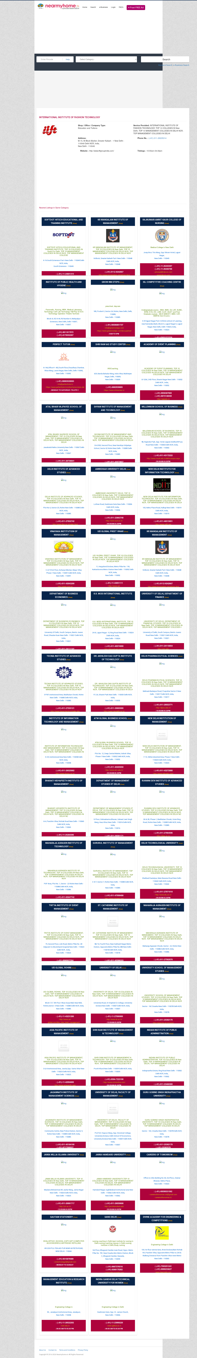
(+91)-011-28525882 (65, 770)
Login (113, 7)
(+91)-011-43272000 (164, 770)
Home (84, 7)
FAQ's (121, 7)
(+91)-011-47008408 (114, 895)
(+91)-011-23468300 (164, 1084)
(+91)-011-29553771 (164, 704)
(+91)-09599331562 (163, 1191)
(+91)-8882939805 (115, 387)
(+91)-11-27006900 (114, 1016)
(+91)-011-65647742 (65, 897)
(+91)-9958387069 (164, 393)
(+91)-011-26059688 (114, 1203)
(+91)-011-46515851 (164, 521)
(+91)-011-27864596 (164, 832)
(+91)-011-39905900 (114, 708)
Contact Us (53, 1350)
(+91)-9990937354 (65, 960)
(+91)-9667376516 (115, 1266)
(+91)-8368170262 (115, 1269)
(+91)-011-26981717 (65, 1203)
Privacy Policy (83, 1350)
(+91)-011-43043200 (65, 583)
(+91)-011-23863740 (114, 517)
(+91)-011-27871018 (164, 891)
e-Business (103, 7)
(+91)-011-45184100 (65, 1144)
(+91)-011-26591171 (114, 835)
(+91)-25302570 (164, 1147)
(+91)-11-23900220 (114, 1322)
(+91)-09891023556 (163, 337)
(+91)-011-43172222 (164, 455)
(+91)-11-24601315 (65, 273)
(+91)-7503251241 (164, 1266)
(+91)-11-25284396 (65, 834)
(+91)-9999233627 (164, 1269)
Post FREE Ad (136, 7)
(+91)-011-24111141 (65, 648)
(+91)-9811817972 (65, 332)
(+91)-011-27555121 (65, 708)
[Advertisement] (98, 32)
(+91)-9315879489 (65, 1258)
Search (93, 7)
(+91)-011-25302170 (164, 1019)
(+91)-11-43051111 (114, 583)
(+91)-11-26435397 (163, 266)
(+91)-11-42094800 (65, 1082)
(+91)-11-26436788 (163, 269)
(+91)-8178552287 (65, 335)
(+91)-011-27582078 (164, 959)
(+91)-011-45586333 (114, 960)
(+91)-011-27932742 (65, 521)
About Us (42, 1350)
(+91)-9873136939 (164, 396)
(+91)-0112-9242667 (114, 271)
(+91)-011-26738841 (65, 460)
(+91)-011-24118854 (164, 645)
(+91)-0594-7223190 (114, 1079)
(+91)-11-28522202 (65, 1322)
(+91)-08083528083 (65, 381)
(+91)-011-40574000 (114, 646)
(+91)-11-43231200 (65, 1016)
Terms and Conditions (67, 1350)
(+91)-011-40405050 (114, 767)
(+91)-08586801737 (114, 324)
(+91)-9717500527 (65, 1147)
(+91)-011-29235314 (157, 138)
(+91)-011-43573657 (114, 461)
